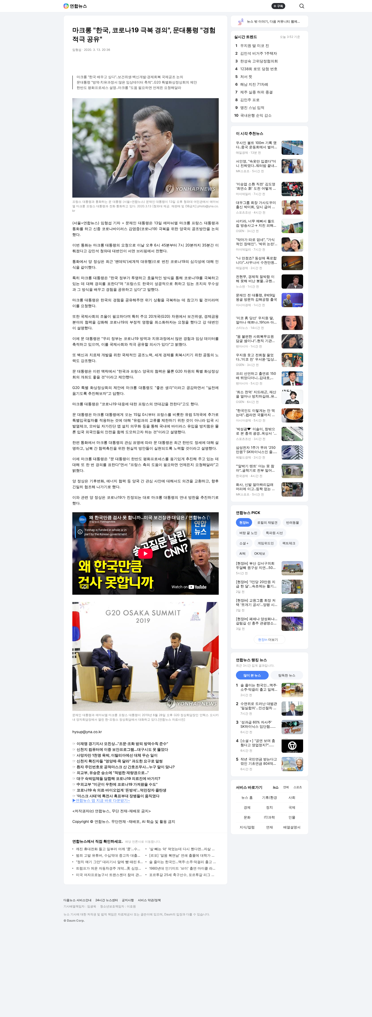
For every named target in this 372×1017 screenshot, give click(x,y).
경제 (247, 807)
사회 (291, 797)
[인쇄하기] (214, 61)
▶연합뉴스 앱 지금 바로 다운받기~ (101, 800)
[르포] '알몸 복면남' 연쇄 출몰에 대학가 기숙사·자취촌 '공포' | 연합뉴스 (183, 855)
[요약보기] (180, 61)
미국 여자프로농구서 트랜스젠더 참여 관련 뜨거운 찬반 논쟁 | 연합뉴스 (109, 875)
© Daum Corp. (74, 920)
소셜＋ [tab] (244, 543)
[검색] (303, 6)
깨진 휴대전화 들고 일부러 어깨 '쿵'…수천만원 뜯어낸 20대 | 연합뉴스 (109, 849)
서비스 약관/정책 (149, 900)
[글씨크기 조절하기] (206, 61)
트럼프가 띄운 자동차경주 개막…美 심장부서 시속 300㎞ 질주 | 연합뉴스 (109, 868)
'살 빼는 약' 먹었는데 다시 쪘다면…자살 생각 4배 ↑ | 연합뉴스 (183, 849)
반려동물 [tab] (292, 522)
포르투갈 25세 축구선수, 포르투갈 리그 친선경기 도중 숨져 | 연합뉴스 (183, 875)
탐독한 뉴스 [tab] (286, 675)
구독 (280, 6)
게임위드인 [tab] (266, 543)
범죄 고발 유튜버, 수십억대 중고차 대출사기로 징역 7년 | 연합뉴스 (109, 855)
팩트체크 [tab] (288, 543)
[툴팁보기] (303, 37)
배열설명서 (292, 827)
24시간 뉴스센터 (106, 900)
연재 (269, 827)
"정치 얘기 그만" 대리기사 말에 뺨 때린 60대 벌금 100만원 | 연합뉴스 (109, 862)
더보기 (268, 640)
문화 (247, 817)
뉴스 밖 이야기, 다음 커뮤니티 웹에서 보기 (277, 21)
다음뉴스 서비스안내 (77, 900)
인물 (291, 817)
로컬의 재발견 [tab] (267, 522)
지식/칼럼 (247, 827)
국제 (291, 807)
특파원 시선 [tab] (274, 533)
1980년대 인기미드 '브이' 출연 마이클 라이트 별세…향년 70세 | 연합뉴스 (183, 868)
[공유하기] (292, 6)
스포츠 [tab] (297, 787)
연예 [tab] (286, 787)
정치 (269, 807)
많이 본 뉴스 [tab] (252, 675)
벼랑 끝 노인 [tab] (248, 533)
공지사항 (128, 900)
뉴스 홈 (247, 797)
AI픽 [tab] (242, 553)
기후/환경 (269, 797)
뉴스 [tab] (275, 787)
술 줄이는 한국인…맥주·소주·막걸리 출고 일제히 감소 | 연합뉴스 (183, 862)
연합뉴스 (78, 6)
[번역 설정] (197, 61)
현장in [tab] (244, 522)
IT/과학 (269, 817)
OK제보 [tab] (259, 553)
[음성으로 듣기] (188, 61)
